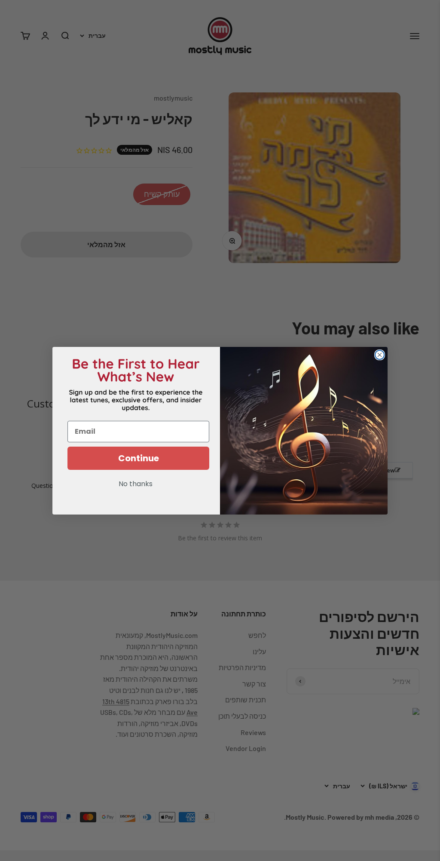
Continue (138, 458)
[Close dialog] (379, 354)
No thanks (136, 484)
